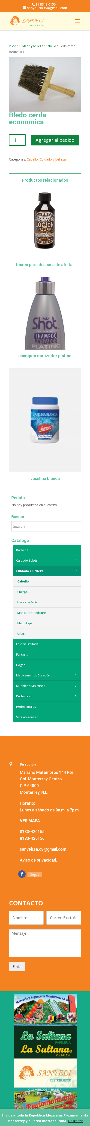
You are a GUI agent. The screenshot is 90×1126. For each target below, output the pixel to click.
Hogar (20, 665)
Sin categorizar (27, 717)
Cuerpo (22, 592)
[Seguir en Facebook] (22, 874)
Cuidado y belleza (31, 46)
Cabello (51, 46)
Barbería (22, 550)
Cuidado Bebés (27, 560)
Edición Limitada (27, 644)
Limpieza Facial (27, 602)
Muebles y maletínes (30, 686)
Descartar (75, 1121)
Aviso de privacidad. (38, 860)
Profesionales (26, 707)
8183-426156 (32, 838)
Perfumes (23, 696)
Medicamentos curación (33, 675)
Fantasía (22, 654)
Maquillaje (24, 623)
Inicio (12, 46)
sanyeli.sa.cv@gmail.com (43, 849)
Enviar (17, 966)
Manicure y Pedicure (31, 613)
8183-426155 (32, 831)
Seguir (34, 874)
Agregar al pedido (55, 140)
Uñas (21, 633)
